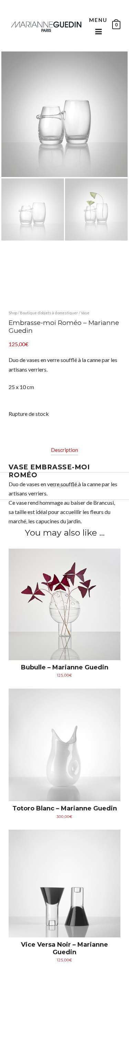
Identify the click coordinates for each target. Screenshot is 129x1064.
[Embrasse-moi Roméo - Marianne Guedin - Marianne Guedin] (46, 26)
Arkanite (77, 1046)
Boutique (43, 1052)
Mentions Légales (103, 1046)
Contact (92, 1052)
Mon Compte (68, 1052)
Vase (85, 313)
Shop (13, 313)
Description (64, 450)
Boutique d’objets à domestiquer (49, 313)
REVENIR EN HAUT (26, 1023)
